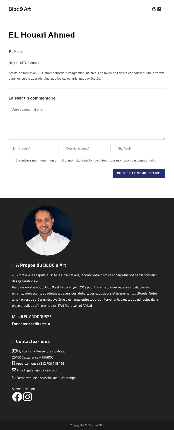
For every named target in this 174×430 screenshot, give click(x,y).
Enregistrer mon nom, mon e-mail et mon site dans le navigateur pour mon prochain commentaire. (86, 160)
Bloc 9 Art (20, 9)
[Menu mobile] (163, 9)
